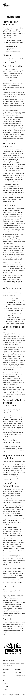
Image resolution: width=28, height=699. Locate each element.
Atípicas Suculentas (8, 660)
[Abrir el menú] (24, 5)
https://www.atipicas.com (13, 51)
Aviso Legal (9, 80)
